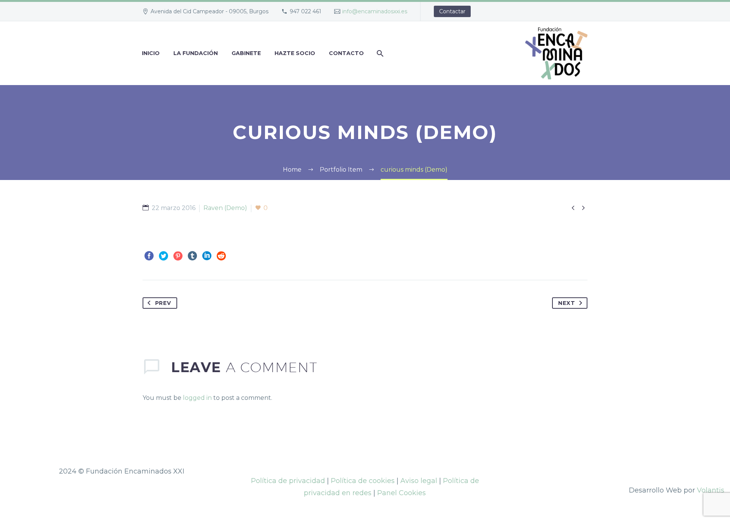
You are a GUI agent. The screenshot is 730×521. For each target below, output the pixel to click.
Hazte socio (295, 53)
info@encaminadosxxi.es (374, 11)
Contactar (452, 11)
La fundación (195, 53)
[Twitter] (163, 255)
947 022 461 (305, 11)
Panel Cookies (401, 493)
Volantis (710, 490)
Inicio (151, 53)
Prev (163, 303)
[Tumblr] (192, 255)
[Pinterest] (177, 255)
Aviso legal (418, 481)
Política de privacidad (288, 481)
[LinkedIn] (206, 255)
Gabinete (246, 53)
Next (566, 303)
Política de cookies (363, 481)
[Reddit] (221, 255)
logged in (197, 397)
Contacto (346, 53)
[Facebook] (149, 255)
